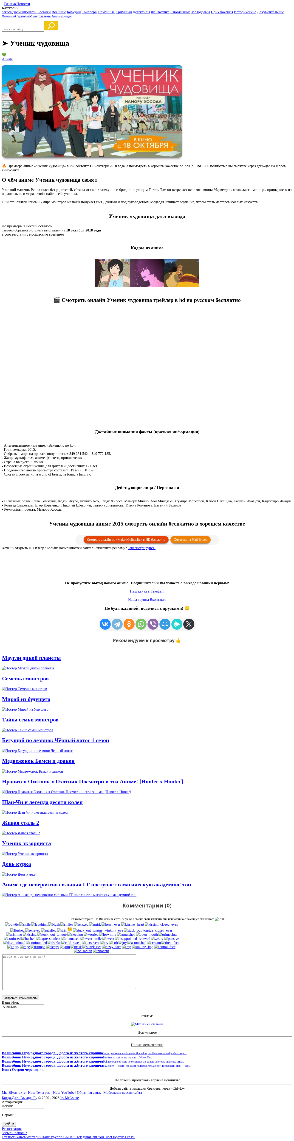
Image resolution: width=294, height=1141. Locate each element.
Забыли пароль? (14, 1133)
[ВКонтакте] (105, 624)
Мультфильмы (40, 16)
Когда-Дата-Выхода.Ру (19, 1098)
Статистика (11, 1137)
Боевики (44, 12)
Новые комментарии (147, 1045)
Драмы (17, 12)
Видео (67, 16)
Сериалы (22, 16)
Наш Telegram (79, 1137)
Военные (59, 12)
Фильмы (8, 16)
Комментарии (31, 1137)
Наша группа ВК (55, 1137)
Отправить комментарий (20, 998)
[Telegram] (117, 624)
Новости (23, 4)
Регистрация (12, 1129)
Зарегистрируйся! (141, 548)
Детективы (141, 12)
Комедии (74, 12)
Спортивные (180, 12)
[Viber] (152, 624)
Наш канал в (147, 591)
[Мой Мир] (164, 624)
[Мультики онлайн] (147, 1024)
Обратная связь (89, 1092)
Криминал (124, 12)
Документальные (270, 12)
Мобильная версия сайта (122, 1092)
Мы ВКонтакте (13, 1092)
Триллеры (89, 12)
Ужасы (7, 12)
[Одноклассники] (129, 624)
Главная (10, 4)
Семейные (106, 12)
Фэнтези (30, 12)
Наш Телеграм (39, 1092)
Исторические (245, 12)
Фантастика (160, 12)
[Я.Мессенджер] (176, 624)
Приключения (222, 12)
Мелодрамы (200, 12)
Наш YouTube (63, 1092)
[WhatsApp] (141, 624)
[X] (188, 624)
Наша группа (147, 599)
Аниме (56, 16)
